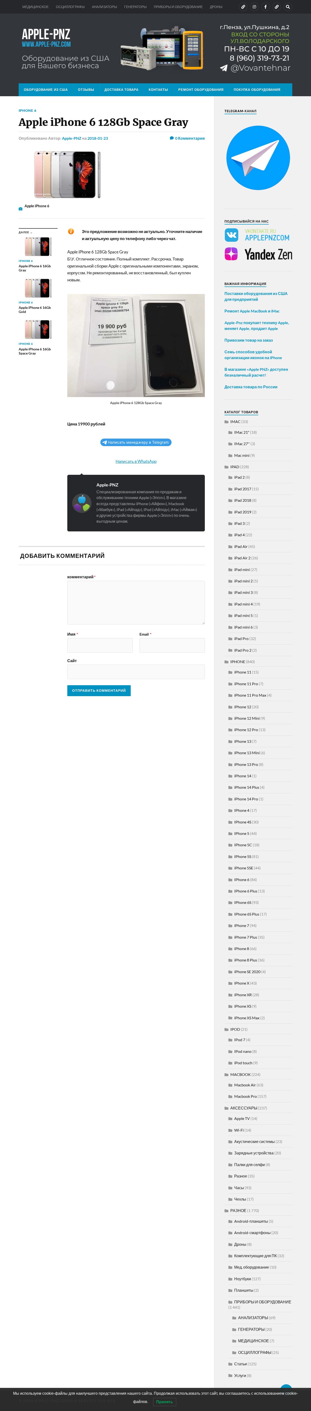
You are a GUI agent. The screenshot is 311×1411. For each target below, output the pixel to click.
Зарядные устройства (254, 1153)
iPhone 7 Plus (245, 937)
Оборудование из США (46, 90)
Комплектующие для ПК (255, 1255)
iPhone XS (242, 1006)
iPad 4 (239, 534)
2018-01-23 (97, 138)
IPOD (235, 1029)
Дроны (240, 1244)
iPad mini (242, 569)
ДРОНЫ (216, 7)
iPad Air (241, 546)
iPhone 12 (242, 706)
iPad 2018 (242, 500)
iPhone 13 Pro (246, 764)
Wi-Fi (239, 1130)
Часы (239, 1187)
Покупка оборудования (257, 90)
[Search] (288, 6)
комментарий (81, 577)
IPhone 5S (242, 856)
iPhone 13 (242, 741)
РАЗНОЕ (238, 1210)
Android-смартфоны (252, 1232)
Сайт (72, 660)
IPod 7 (239, 1039)
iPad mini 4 (243, 604)
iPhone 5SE (243, 868)
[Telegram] (276, 6)
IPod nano (242, 1051)
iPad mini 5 (243, 615)
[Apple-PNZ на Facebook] (265, 6)
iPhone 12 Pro (246, 729)
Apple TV (242, 1118)
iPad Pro (241, 638)
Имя (72, 634)
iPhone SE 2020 (247, 971)
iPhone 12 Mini (247, 718)
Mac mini (242, 455)
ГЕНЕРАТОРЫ (135, 7)
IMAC (235, 421)
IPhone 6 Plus (245, 891)
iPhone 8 (241, 948)
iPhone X (241, 983)
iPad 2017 (242, 488)
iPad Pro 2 (242, 650)
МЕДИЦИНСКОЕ (35, 7)
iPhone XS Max (246, 1017)
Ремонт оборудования (201, 90)
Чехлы (240, 1199)
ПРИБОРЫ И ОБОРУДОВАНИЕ (178, 7)
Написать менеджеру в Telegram (138, 442)
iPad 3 (239, 523)
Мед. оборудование (251, 1267)
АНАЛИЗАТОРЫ (104, 7)
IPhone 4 (241, 810)
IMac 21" (241, 432)
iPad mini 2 (243, 581)
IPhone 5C (243, 844)
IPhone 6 (27, 110)
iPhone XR (243, 994)
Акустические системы (254, 1141)
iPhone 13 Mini (247, 752)
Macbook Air (245, 1084)
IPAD (234, 466)
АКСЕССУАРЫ (243, 1108)
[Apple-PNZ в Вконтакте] (243, 6)
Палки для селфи (249, 1164)
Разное (240, 1176)
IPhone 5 (241, 833)
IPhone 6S (242, 902)
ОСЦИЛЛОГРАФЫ (70, 7)
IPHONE (237, 661)
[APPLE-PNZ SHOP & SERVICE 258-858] (155, 48)
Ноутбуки (242, 1278)
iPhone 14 (242, 775)
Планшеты (243, 1290)
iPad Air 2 (242, 557)
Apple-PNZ (71, 138)
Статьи (240, 1363)
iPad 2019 (242, 512)
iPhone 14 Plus (246, 787)
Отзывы (86, 90)
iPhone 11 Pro (246, 683)
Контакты (158, 90)
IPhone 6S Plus (246, 914)
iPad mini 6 (243, 627)
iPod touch (243, 1062)
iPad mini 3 (243, 592)
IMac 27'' (242, 443)
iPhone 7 (241, 925)
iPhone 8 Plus (245, 960)
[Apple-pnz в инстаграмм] (254, 6)
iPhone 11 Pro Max (250, 695)
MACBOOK (240, 1074)
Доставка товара (121, 90)
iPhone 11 (242, 672)
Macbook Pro (245, 1096)
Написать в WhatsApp (136, 461)
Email (145, 634)
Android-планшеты (251, 1221)
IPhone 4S (242, 822)
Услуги (240, 1375)
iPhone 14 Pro (246, 798)
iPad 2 (239, 477)
